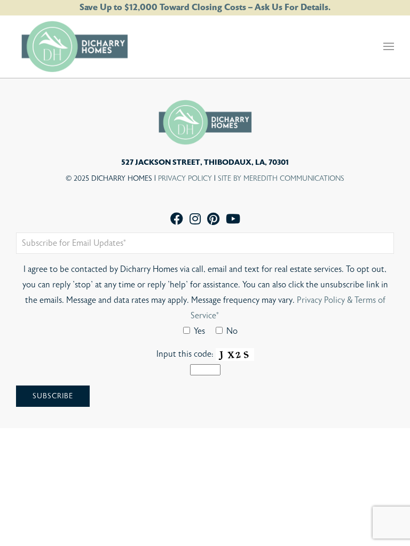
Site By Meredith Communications (281, 178)
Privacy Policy (185, 178)
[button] (388, 46)
